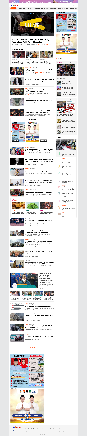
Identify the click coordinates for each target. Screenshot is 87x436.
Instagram (15, 432)
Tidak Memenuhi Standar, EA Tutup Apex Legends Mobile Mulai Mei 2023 (68, 132)
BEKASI (53, 5)
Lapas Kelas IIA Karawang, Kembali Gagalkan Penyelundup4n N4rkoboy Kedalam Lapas (37, 231)
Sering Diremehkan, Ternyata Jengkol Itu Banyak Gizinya (46, 213)
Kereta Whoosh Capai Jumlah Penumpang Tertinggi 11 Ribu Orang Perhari (68, 154)
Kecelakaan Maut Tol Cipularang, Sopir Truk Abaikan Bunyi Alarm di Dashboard (39, 326)
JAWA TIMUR (52, 428)
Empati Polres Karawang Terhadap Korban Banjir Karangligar (67, 201)
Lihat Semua (50, 271)
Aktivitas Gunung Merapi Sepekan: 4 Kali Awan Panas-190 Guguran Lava (68, 93)
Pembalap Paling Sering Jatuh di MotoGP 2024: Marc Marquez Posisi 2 (39, 337)
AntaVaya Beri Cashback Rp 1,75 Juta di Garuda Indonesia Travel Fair (68, 88)
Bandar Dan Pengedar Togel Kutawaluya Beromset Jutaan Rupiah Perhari (48, 298)
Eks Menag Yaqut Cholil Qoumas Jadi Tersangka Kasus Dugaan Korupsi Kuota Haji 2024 (46, 63)
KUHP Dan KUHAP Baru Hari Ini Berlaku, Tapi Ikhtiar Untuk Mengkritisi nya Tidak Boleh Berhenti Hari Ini (39, 160)
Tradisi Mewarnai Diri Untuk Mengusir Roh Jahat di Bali (66, 78)
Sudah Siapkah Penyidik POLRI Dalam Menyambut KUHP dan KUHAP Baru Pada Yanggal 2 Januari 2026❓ (38, 181)
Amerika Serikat (42, 72)
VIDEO (59, 58)
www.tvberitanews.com (72, 430)
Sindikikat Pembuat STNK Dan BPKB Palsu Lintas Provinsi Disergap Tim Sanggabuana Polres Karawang (15, 298)
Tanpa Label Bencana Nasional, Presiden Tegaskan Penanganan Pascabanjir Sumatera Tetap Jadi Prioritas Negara (39, 150)
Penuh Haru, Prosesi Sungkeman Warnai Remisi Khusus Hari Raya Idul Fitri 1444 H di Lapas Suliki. (68, 161)
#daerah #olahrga (41, 5)
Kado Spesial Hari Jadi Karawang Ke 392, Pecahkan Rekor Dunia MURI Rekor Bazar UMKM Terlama (39, 221)
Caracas (36, 72)
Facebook (13, 432)
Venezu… (40, 73)
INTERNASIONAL (36, 428)
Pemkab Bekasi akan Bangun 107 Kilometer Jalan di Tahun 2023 (68, 215)
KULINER (13, 210)
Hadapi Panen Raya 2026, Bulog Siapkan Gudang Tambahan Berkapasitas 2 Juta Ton (38, 101)
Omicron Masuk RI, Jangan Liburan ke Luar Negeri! (68, 82)
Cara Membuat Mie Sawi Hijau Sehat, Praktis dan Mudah (31, 214)
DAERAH (57, 5)
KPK (39, 44)
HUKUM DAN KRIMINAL (29, 428)
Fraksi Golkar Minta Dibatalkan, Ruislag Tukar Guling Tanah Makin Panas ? (26, 298)
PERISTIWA (27, 431)
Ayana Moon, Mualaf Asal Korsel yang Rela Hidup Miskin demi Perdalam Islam (68, 126)
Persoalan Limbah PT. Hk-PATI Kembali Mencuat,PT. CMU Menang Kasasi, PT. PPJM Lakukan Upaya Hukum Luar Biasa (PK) (39, 242)
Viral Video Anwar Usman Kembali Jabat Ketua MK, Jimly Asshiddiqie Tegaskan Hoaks (65, 116)
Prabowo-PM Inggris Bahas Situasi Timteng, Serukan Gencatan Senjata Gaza (39, 316)
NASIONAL (44, 430)
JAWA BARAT (44, 428)
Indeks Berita (32, 347)
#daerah (21, 5)
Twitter (17, 432)
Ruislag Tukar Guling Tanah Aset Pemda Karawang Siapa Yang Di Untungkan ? (37, 298)
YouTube (19, 432)
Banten (29, 94)
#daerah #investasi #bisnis (30, 5)
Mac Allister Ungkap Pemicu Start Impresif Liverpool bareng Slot (68, 208)
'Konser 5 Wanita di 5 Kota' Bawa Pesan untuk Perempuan (68, 121)
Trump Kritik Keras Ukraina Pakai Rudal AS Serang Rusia (38, 252)
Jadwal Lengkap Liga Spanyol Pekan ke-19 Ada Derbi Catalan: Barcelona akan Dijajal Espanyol (39, 111)
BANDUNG (49, 5)
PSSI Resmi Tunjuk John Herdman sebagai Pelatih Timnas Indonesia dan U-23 (61, 8)
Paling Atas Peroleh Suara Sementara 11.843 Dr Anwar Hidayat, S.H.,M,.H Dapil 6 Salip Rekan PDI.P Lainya (68, 195)
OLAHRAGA (52, 430)
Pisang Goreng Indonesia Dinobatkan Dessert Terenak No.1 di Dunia (18, 214)
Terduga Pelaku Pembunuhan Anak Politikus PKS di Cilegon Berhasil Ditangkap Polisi (39, 90)
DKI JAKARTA (62, 5)
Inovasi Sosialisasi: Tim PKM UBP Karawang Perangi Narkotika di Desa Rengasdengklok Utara (39, 263)
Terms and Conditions (63, 431)
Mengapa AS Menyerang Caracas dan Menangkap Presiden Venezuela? (38, 70)
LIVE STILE (35, 430)
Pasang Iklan (70, 428)
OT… (16, 45)
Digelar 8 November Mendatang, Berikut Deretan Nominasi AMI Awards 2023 (30, 8)
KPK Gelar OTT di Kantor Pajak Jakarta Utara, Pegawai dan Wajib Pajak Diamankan (30, 41)
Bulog (43, 103)
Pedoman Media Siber (63, 430)
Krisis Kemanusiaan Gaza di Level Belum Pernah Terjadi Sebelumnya (68, 181)
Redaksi (60, 428)
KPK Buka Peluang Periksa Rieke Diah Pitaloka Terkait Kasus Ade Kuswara (32, 62)
